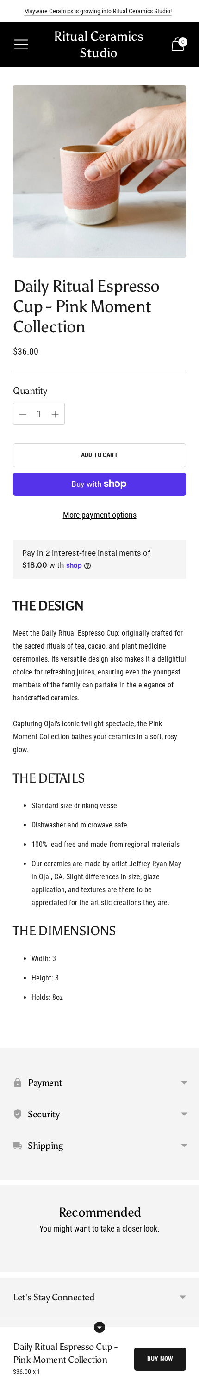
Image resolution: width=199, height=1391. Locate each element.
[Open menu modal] (21, 44)
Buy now (160, 1358)
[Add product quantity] (22, 414)
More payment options (100, 515)
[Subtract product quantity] (55, 414)
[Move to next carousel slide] (186, 1265)
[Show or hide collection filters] (99, 1327)
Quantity (30, 390)
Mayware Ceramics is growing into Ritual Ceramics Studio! (98, 11)
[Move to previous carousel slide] (13, 1265)
